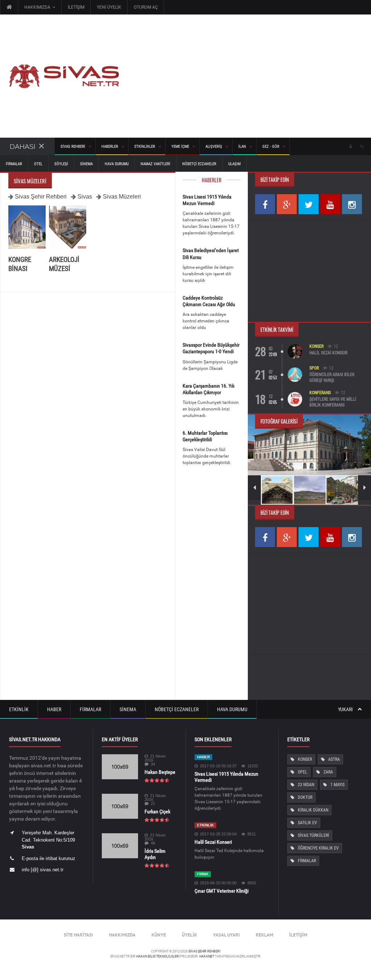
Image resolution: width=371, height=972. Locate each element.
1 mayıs (337, 784)
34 (153, 764)
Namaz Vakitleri (155, 164)
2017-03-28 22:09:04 (218, 834)
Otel (38, 164)
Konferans (320, 392)
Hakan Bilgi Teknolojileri (157, 956)
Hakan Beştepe (160, 772)
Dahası (23, 146)
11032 (252, 766)
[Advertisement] (245, 76)
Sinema (86, 164)
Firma (202, 874)
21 (153, 804)
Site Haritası (78, 935)
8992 (251, 883)
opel (302, 772)
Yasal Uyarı (226, 935)
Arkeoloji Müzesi (64, 264)
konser (305, 759)
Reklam (264, 935)
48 (153, 843)
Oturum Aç (146, 7)
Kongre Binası (19, 264)
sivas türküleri (313, 835)
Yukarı (346, 709)
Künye (158, 935)
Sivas (85, 196)
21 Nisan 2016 (155, 758)
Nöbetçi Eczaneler (199, 164)
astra (334, 759)
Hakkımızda (122, 935)
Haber (54, 709)
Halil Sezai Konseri (328, 352)
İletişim (76, 7)
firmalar (307, 860)
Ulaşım (234, 164)
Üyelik (189, 935)
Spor (314, 368)
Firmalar (14, 164)
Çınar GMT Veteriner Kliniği (222, 891)
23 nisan (306, 784)
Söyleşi (61, 164)
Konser (316, 346)
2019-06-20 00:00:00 (218, 883)
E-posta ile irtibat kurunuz (48, 858)
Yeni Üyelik (109, 7)
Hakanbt (206, 956)
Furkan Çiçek (157, 811)
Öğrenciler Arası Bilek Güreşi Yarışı (332, 377)
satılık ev (307, 822)
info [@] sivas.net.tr (42, 869)
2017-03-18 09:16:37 (218, 766)
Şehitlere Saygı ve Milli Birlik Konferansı (332, 402)
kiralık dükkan (313, 810)
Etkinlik (19, 709)
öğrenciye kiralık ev (318, 848)
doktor (305, 797)
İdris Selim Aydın (155, 854)
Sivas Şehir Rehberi (41, 196)
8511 (251, 834)
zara (328, 772)
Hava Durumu (117, 164)
